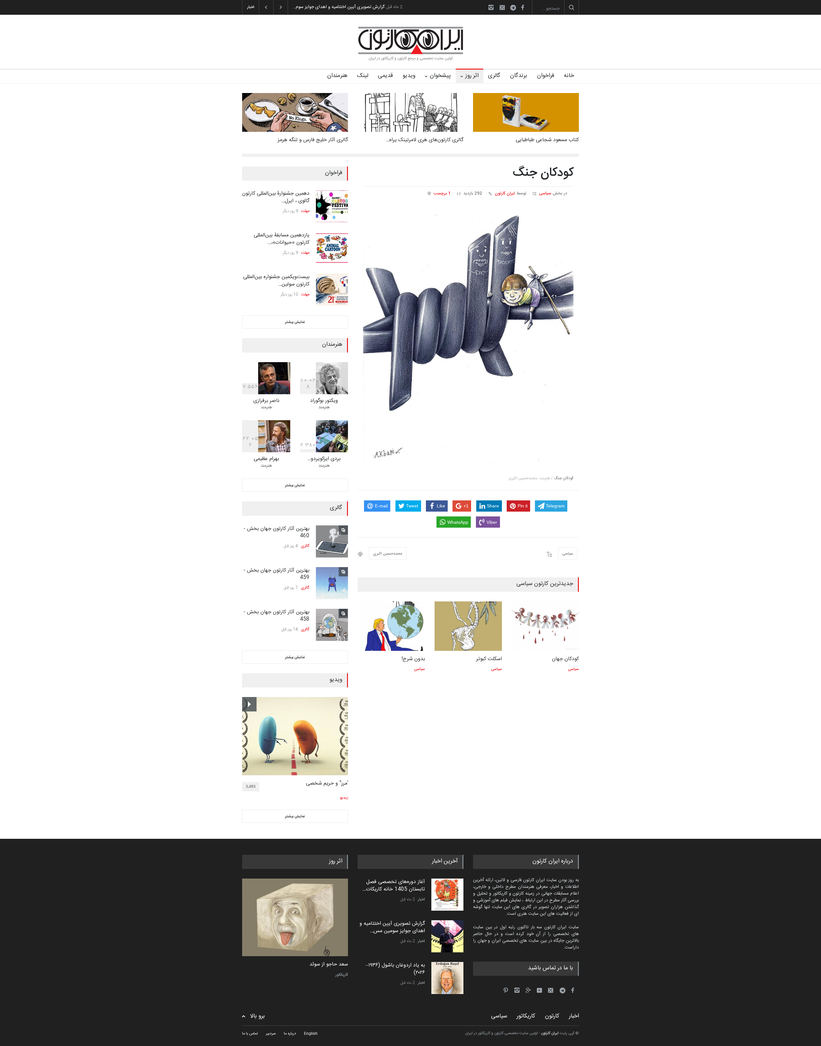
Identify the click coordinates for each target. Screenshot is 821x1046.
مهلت (305, 211)
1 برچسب (442, 193)
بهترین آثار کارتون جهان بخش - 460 (276, 532)
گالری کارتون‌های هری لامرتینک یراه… (424, 140)
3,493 (251, 786)
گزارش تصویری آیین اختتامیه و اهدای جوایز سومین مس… (392, 927)
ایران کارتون (505, 193)
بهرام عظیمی (266, 459)
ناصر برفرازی (266, 400)
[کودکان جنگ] (468, 338)
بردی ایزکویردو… (324, 459)
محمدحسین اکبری (387, 553)
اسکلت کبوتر (489, 659)
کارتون (552, 1016)
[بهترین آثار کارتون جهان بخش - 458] (332, 625)
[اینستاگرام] (491, 7)
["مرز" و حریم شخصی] (295, 736)
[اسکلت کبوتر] (468, 626)
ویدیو (408, 76)
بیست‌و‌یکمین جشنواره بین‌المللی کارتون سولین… (276, 280)
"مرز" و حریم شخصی (327, 783)
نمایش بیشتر (295, 322)
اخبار (421, 899)
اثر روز (471, 76)
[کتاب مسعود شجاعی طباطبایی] (526, 112)
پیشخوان (440, 76)
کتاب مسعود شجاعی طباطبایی (547, 140)
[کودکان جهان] (545, 626)
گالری (494, 76)
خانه (569, 76)
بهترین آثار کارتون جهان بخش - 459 (276, 574)
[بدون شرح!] (391, 626)
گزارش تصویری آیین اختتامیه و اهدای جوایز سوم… (339, 7)
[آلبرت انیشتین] (295, 917)
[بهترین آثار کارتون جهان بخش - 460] (332, 541)
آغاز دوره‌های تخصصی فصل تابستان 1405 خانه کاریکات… (393, 885)
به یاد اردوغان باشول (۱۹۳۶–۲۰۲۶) (395, 969)
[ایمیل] (502, 7)
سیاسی (545, 193)
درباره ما (290, 1033)
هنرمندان (337, 76)
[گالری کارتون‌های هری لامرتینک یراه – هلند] (410, 112)
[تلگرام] (515, 8)
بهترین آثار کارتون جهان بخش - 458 (276, 616)
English (310, 1033)
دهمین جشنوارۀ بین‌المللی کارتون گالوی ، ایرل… (275, 197)
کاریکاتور (341, 975)
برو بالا (257, 1016)
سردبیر (271, 1033)
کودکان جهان (565, 659)
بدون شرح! (413, 659)
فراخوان (545, 76)
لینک (362, 76)
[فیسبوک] (522, 7)
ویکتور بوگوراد (324, 400)
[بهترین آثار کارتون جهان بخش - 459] (332, 583)
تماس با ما (250, 1033)
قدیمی (385, 76)
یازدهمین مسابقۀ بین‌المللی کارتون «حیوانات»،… (281, 239)
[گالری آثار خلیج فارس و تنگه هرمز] (295, 112)
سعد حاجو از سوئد (328, 964)
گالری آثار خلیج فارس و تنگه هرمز (313, 140)
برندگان (518, 76)
